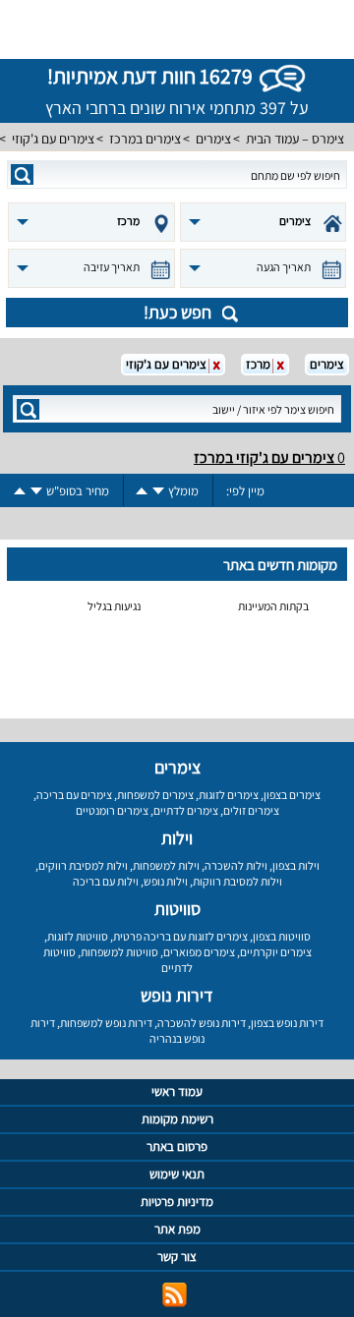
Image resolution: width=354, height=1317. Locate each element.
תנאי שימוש (177, 1174)
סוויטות (177, 908)
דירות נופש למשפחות (106, 1022)
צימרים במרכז (145, 138)
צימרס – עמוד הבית (295, 138)
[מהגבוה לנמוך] (158, 490)
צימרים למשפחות (155, 794)
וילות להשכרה (236, 865)
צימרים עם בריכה (74, 794)
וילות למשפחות (166, 865)
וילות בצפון (296, 865)
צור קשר (177, 1256)
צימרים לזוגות (229, 794)
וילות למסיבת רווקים (83, 865)
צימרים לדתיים (185, 810)
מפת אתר (177, 1229)
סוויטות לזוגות (77, 936)
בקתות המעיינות (273, 606)
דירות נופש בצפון (287, 1022)
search (22, 174)
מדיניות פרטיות (177, 1201)
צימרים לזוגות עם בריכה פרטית (180, 936)
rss (174, 1295)
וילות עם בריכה (106, 881)
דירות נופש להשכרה (201, 1022)
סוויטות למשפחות (119, 952)
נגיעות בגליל (114, 606)
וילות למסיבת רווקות (237, 881)
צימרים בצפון (292, 794)
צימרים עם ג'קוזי (53, 138)
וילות (177, 838)
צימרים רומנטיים (112, 810)
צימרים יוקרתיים (276, 952)
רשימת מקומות (177, 1119)
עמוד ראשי (177, 1091)
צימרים (213, 138)
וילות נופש (166, 881)
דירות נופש (177, 995)
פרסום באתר (177, 1146)
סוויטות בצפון (282, 936)
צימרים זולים (251, 810)
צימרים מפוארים (199, 952)
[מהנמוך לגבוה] (142, 490)
